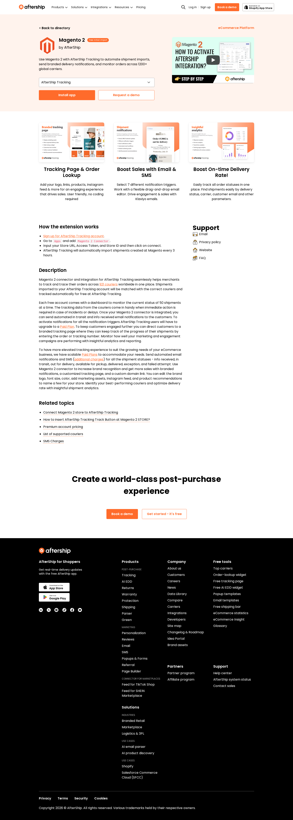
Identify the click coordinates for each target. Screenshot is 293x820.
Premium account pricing (63, 426)
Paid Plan (67, 326)
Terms (63, 798)
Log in (193, 7)
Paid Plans (89, 354)
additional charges (88, 359)
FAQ (202, 258)
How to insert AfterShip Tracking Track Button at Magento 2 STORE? (96, 419)
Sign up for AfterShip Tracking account (73, 236)
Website (205, 250)
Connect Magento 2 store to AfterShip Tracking (80, 412)
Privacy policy (210, 242)
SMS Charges (53, 441)
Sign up (206, 7)
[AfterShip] (33, 7)
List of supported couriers (63, 434)
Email (203, 234)
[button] (213, 60)
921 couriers (108, 284)
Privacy (45, 798)
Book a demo (227, 7)
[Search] (183, 7)
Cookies (101, 798)
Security (81, 798)
